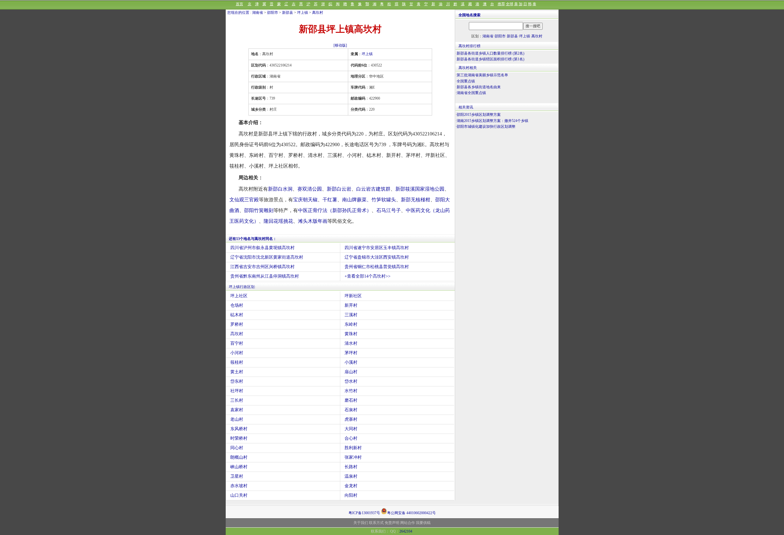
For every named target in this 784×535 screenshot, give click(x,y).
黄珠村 (351, 334)
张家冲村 (353, 457)
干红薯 (329, 199)
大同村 (351, 429)
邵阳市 (272, 12)
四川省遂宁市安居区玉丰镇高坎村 (377, 247)
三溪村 (351, 315)
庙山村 (351, 372)
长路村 (351, 467)
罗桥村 (236, 324)
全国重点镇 (466, 81)
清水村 (351, 343)
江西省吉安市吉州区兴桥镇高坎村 (262, 266)
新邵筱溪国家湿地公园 (419, 189)
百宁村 (236, 343)
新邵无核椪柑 (415, 199)
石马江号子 (388, 210)
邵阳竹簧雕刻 (258, 210)
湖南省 (257, 12)
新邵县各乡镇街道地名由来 (479, 87)
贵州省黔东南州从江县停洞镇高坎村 (264, 276)
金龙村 (351, 486)
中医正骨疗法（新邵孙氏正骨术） (334, 210)
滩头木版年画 (312, 221)
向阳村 (351, 495)
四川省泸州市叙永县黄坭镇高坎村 (262, 247)
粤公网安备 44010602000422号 (411, 512)
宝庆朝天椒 (305, 199)
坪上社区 (238, 296)
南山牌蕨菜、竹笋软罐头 (369, 199)
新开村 (351, 305)
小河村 (236, 353)
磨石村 (351, 400)
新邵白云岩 (339, 189)
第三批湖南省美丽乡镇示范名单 (482, 75)
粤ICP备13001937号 (364, 513)
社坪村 (236, 391)
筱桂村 (236, 362)
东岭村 (351, 324)
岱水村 (351, 381)
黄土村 (236, 372)
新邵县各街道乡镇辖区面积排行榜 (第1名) (490, 59)
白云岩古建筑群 (373, 189)
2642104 (405, 531)
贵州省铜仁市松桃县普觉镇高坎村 (377, 266)
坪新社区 (353, 296)
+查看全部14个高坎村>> (367, 276)
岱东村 (236, 381)
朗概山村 (238, 457)
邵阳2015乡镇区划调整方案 (479, 114)
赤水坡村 (238, 486)
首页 (239, 4)
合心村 (351, 438)
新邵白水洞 (280, 189)
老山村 (236, 419)
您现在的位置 (238, 12)
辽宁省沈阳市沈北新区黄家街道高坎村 (266, 257)
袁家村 (236, 410)
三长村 (236, 400)
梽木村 (236, 315)
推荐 (501, 4)
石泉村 (351, 410)
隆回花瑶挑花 (278, 221)
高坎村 (317, 12)
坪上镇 (302, 12)
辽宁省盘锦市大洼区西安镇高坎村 (377, 257)
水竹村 (351, 391)
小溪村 (351, 362)
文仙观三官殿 (244, 199)
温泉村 (351, 476)
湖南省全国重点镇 (471, 93)
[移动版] (340, 45)
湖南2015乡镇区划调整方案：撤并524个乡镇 (492, 121)
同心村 (236, 448)
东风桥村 (238, 429)
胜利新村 (353, 448)
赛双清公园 (309, 189)
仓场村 (236, 305)
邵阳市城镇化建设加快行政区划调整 (486, 126)
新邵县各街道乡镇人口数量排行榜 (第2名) (490, 53)
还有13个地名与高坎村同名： (253, 239)
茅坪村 (351, 353)
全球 (509, 4)
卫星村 (236, 476)
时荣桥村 (238, 438)
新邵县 (287, 12)
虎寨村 (351, 419)
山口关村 (238, 495)
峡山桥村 (238, 467)
